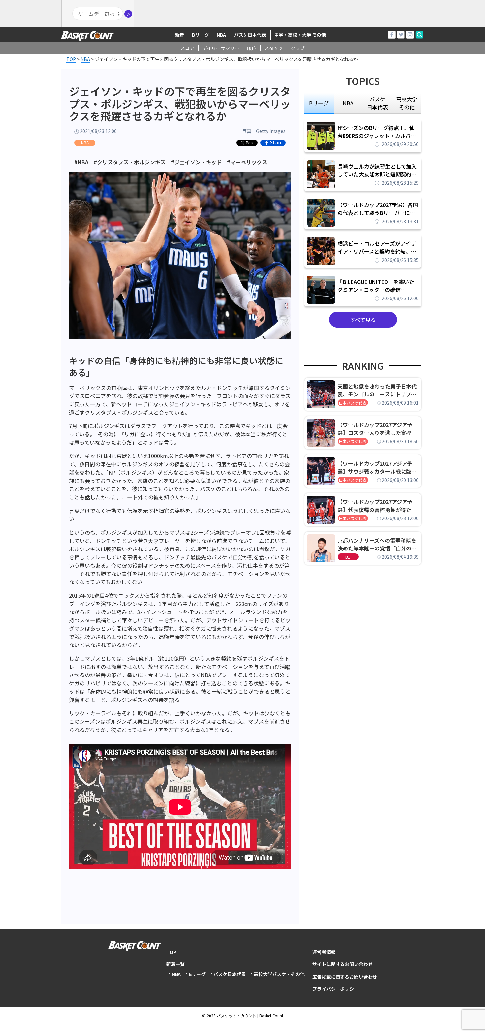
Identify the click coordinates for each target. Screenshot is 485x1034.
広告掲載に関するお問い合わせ (344, 976)
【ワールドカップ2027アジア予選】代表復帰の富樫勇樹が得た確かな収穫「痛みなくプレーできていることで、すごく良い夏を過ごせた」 (377, 506)
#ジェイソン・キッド (196, 162)
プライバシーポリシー (335, 989)
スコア (187, 48)
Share (276, 143)
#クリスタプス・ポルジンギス (130, 162)
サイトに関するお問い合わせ (342, 964)
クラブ (298, 48)
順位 (251, 48)
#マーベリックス (247, 162)
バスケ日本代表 (250, 34)
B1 (347, 557)
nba (348, 103)
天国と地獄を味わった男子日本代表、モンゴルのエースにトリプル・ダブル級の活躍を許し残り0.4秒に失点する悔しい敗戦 (378, 390)
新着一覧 (175, 964)
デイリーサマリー (220, 48)
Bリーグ (200, 34)
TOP (171, 952)
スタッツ (273, 48)
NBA (221, 34)
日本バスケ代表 (353, 403)
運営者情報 (324, 952)
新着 (179, 34)
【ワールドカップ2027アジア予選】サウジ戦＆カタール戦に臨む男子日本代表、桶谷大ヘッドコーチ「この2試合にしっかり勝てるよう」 (377, 467)
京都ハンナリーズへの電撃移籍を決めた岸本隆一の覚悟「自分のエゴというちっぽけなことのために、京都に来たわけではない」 (377, 544)
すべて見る (363, 320)
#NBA (81, 162)
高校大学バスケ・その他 (279, 974)
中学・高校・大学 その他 (300, 34)
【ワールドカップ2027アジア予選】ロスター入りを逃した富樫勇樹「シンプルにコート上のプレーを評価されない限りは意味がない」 (377, 429)
